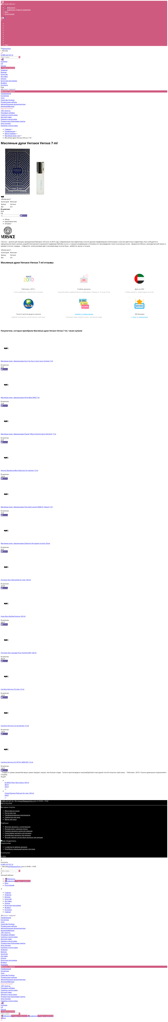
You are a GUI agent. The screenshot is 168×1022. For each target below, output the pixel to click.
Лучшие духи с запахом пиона (16, 829)
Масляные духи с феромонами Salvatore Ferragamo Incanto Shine (25, 543)
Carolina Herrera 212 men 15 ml (12, 689)
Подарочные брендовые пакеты (13, 121)
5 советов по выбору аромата (16, 847)
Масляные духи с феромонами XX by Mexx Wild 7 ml (20, 397)
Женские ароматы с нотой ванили (17, 827)
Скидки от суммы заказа (84, 314)
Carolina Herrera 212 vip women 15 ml (15, 726)
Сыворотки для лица (12, 817)
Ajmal (134, 317)
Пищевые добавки (8, 113)
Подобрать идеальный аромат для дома (20, 849)
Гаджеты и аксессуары (9, 115)
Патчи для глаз (10, 813)
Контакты (8, 910)
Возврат (8, 907)
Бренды (7, 897)
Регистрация (9, 14)
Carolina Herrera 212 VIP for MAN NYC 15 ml (17, 762)
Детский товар (6, 117)
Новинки (8, 895)
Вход (6, 12)
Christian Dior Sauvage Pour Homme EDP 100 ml (18, 653)
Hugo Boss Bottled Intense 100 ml (13, 616)
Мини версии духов (12, 811)
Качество (8, 899)
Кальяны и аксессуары (9, 126)
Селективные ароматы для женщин (18, 833)
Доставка (8, 901)
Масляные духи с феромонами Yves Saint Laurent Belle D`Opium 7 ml (27, 507)
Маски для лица (11, 819)
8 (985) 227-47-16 (7, 55)
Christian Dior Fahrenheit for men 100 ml (16, 580)
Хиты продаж (6, 123)
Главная (8, 893)
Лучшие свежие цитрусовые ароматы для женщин (24, 837)
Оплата (7, 903)
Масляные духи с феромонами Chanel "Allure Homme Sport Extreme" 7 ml (28, 434)
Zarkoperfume (143, 317)
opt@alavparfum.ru (27, 801)
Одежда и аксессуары (9, 119)
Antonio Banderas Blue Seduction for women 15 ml (19, 470)
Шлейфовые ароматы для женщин (18, 835)
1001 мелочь (5, 111)
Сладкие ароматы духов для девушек (18, 831)
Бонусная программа (13, 905)
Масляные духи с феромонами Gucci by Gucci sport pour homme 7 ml (27, 361)
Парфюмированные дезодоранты (17, 815)
